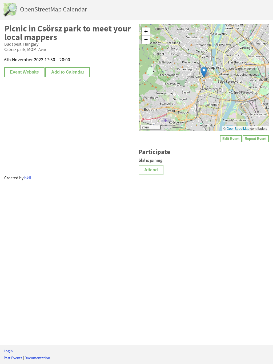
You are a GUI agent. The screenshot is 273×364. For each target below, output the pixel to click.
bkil (27, 177)
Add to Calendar (67, 72)
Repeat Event (255, 139)
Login (8, 351)
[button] (203, 72)
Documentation (37, 357)
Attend (151, 170)
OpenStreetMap (238, 128)
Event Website (24, 72)
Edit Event (230, 139)
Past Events (13, 357)
